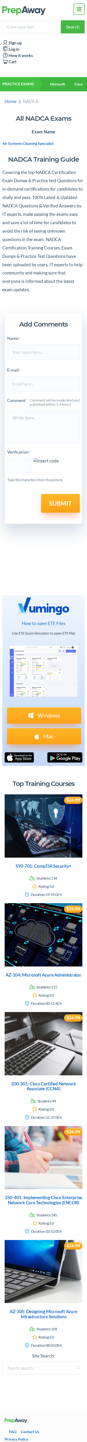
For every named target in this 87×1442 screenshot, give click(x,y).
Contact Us (30, 1431)
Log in (13, 49)
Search (73, 26)
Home (10, 101)
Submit (60, 503)
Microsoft (57, 84)
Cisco (78, 84)
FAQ (12, 1431)
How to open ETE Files (43, 623)
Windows (48, 715)
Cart (12, 61)
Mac (48, 736)
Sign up (15, 42)
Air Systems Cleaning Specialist (28, 143)
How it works (20, 55)
